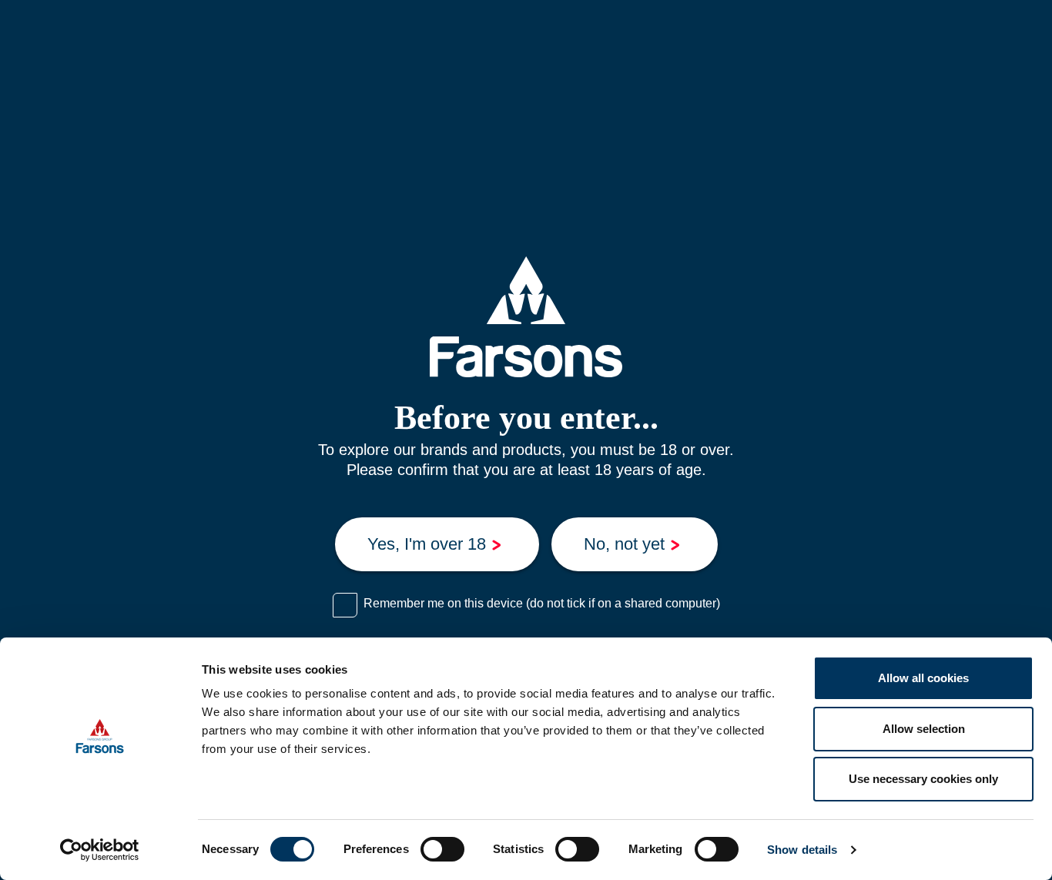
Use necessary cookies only (923, 778)
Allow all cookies (923, 677)
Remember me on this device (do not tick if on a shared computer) (542, 603)
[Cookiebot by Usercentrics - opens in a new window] (99, 850)
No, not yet (624, 544)
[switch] (442, 849)
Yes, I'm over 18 (426, 544)
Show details (802, 849)
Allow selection (924, 728)
